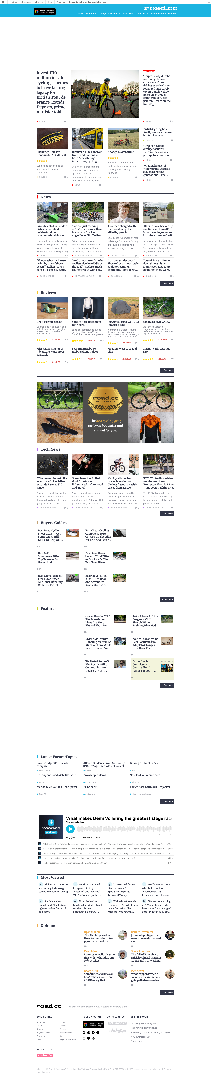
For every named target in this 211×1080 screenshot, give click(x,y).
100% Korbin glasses (49, 321)
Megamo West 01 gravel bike (122, 350)
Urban (43, 256)
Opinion (63, 1026)
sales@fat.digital (162, 1032)
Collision (151, 256)
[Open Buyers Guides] (119, 13)
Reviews (40, 1029)
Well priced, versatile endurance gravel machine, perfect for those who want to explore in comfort (158, 330)
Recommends (66, 1033)
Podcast (63, 1029)
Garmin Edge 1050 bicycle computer (52, 764)
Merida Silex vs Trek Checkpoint (57, 787)
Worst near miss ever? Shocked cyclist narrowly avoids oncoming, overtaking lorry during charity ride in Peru (123, 266)
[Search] (3, 2)
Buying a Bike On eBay (144, 763)
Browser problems (94, 775)
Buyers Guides (43, 1033)
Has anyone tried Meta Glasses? (56, 775)
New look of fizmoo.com (145, 775)
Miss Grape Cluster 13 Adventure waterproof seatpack (50, 351)
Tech (39, 1039)
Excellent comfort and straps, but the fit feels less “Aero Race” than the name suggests (87, 332)
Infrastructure (84, 276)
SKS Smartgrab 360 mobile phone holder (85, 350)
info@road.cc (153, 1023)
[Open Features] (134, 13)
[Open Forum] (147, 13)
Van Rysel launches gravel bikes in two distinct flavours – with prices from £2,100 (122, 483)
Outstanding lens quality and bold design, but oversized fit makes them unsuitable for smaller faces (51, 330)
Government (46, 276)
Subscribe (46, 1055)
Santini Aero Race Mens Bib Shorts (86, 323)
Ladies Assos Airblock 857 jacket (150, 787)
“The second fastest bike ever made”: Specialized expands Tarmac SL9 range (52, 483)
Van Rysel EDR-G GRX (156, 321)
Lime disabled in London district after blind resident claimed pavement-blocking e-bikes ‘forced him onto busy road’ (52, 233)
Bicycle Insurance (68, 1039)
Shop (62, 1036)
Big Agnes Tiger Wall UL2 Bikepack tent (123, 323)
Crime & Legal (118, 256)
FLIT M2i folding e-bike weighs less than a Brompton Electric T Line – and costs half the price (158, 483)
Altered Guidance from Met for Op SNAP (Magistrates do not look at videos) (104, 766)
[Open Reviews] (97, 13)
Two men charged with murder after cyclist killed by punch (122, 229)
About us (41, 1022)
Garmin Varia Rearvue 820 (156, 350)
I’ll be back (90, 787)
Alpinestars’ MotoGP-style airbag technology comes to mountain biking (53, 888)
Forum (63, 1022)
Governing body (84, 256)
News (39, 1026)
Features (41, 1036)
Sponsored (167, 662)
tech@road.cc (150, 1028)
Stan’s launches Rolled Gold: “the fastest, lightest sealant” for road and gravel (87, 483)
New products (47, 508)
